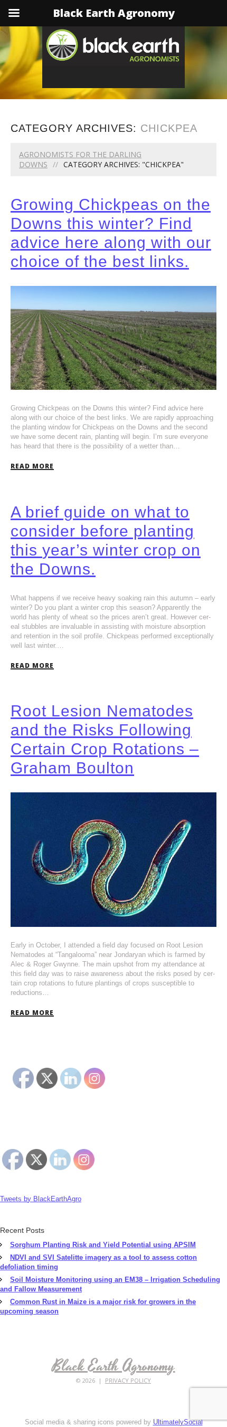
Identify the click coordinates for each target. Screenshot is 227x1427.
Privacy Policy (128, 1380)
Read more (32, 466)
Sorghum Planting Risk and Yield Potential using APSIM (103, 1245)
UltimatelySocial (178, 1422)
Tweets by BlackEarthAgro (40, 1199)
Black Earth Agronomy (113, 1366)
